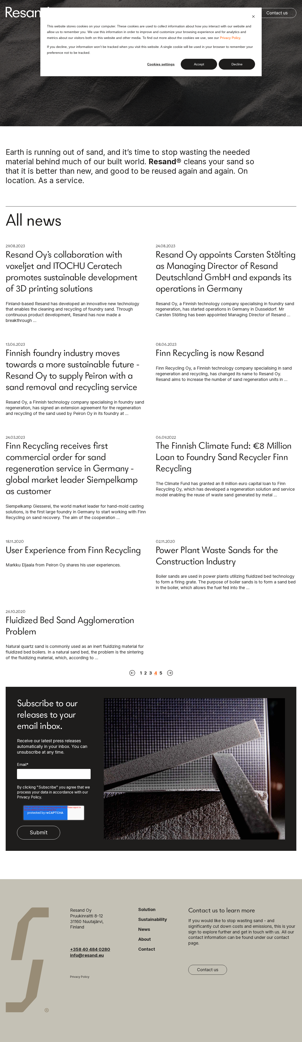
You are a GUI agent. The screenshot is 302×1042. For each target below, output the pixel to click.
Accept (199, 64)
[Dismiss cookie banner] (253, 17)
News (144, 929)
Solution (146, 909)
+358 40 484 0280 (90, 949)
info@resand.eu (87, 955)
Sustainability (152, 919)
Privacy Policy (230, 38)
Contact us (277, 12)
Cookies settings (161, 64)
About (144, 939)
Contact (146, 949)
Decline (237, 64)
